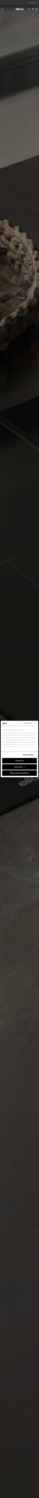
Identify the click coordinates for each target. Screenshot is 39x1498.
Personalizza (18, 767)
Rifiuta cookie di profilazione (19, 773)
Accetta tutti (20, 760)
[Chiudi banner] (36, 723)
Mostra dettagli (28, 754)
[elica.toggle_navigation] (3, 9)
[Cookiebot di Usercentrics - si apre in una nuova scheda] (24, 723)
